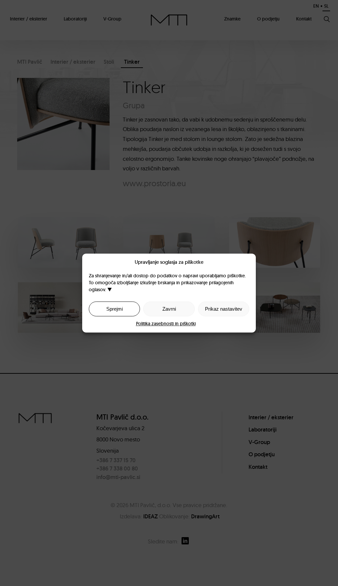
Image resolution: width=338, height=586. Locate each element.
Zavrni (169, 309)
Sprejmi (114, 309)
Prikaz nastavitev (223, 309)
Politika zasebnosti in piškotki (166, 324)
